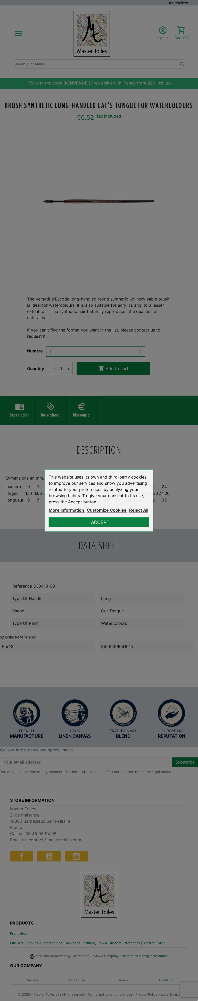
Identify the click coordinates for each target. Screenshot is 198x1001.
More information (67, 510)
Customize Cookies (107, 510)
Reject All (138, 510)
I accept (99, 522)
